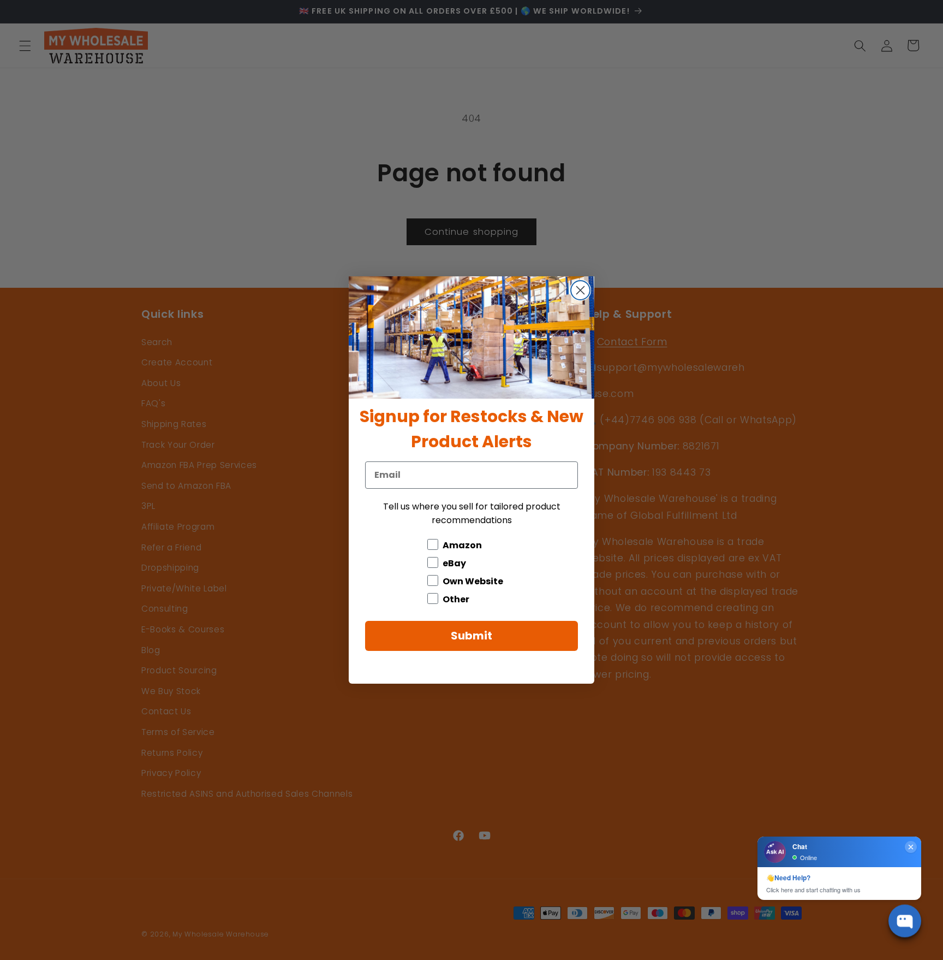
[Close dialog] (580, 290)
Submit (471, 635)
